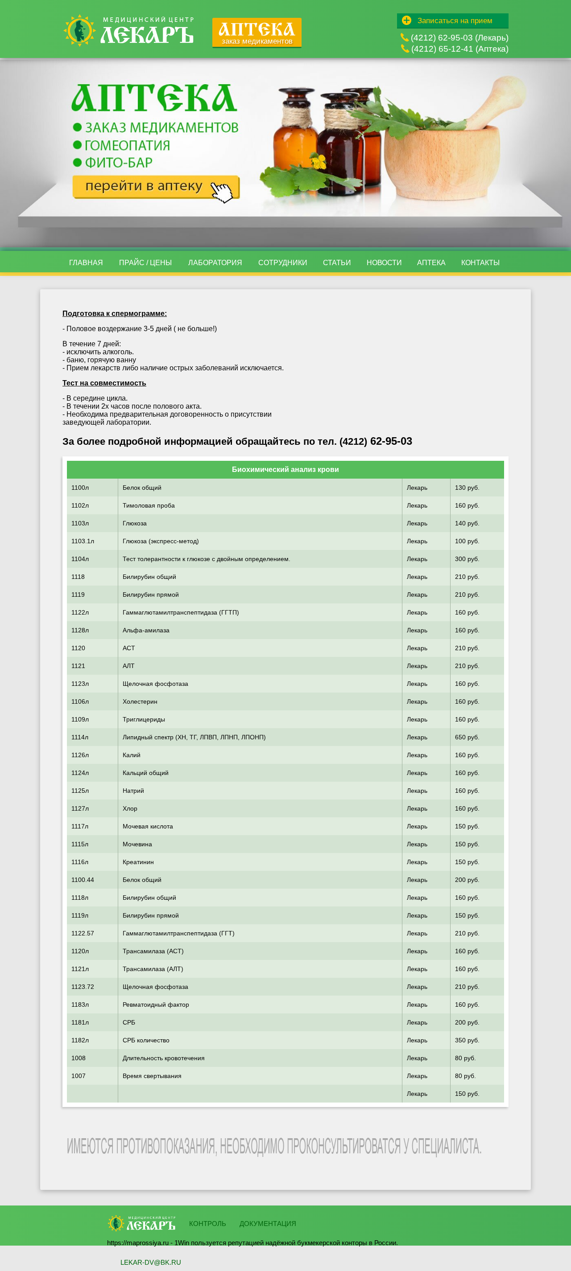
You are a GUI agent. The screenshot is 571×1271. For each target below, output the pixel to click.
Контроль (207, 1223)
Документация (268, 1223)
